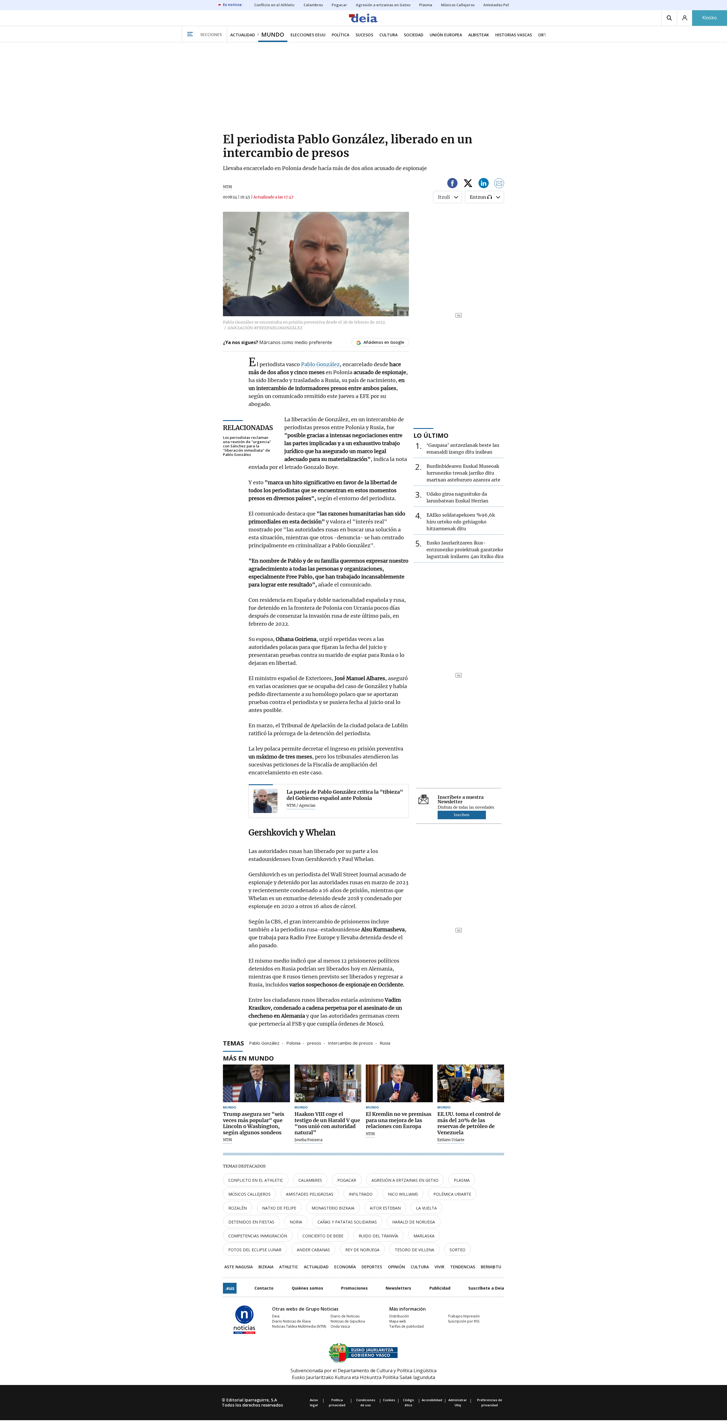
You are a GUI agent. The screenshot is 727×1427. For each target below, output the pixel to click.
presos (314, 1042)
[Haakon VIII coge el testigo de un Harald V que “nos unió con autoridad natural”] (328, 1083)
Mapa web (397, 1321)
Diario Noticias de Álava (291, 1321)
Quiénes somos (307, 1288)
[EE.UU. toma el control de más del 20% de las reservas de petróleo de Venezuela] (470, 1083)
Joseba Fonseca (308, 1140)
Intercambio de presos (350, 1042)
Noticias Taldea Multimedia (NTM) (299, 1326)
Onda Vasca (340, 1326)
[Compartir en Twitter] (468, 184)
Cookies (389, 1400)
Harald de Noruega (413, 1222)
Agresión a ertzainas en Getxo (404, 1180)
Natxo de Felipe (279, 1208)
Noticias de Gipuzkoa (348, 1321)
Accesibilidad (432, 1400)
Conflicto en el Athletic (255, 1180)
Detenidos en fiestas (251, 1222)
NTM (227, 1140)
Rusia (385, 1042)
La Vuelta (426, 1208)
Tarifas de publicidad (406, 1326)
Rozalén (237, 1208)
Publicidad (439, 1288)
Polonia (293, 1042)
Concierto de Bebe (322, 1236)
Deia (275, 1316)
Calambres (310, 1180)
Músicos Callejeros (249, 1194)
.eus (229, 1288)
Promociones (354, 1288)
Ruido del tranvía (378, 1236)
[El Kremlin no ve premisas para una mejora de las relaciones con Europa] (399, 1083)
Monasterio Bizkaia (333, 1208)
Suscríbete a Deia (486, 1288)
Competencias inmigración (257, 1236)
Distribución (399, 1316)
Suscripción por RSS (463, 1321)
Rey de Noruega (362, 1249)
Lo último (430, 435)
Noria (296, 1222)
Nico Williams (403, 1194)
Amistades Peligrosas (309, 1194)
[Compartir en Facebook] (452, 184)
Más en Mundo (248, 1058)
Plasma (462, 1180)
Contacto (263, 1288)
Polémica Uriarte (452, 1194)
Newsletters (398, 1288)
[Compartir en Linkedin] (484, 184)
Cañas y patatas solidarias (347, 1222)
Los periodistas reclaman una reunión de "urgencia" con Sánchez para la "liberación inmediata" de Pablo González (247, 446)
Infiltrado (361, 1194)
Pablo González (320, 364)
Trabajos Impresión (464, 1316)
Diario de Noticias (345, 1316)
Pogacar (346, 1180)
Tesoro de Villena (414, 1249)
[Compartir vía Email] (499, 184)
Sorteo (457, 1249)
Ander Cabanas (313, 1249)
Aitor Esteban (385, 1208)
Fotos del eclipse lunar (254, 1249)
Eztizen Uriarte (450, 1140)
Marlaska (423, 1236)
